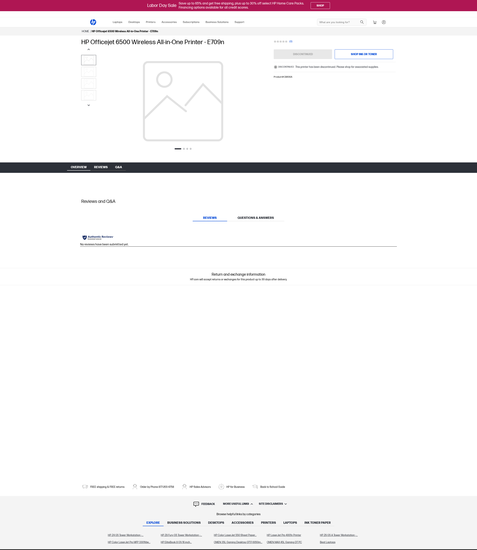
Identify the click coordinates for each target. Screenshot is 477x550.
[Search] (362, 22)
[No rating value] (281, 41)
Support (239, 22)
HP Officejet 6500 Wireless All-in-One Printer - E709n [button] (125, 31)
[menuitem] (117, 22)
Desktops (134, 22)
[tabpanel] (238, 539)
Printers (151, 22)
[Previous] (103, 101)
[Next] (262, 101)
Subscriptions (191, 22)
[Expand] (183, 103)
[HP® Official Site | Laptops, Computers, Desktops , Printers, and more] (93, 22)
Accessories (169, 22)
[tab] (210, 218)
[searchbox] (339, 22)
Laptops (117, 22)
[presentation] (89, 60)
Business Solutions (217, 22)
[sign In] (383, 22)
